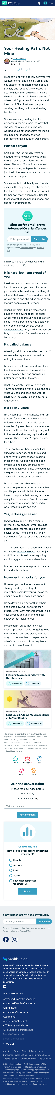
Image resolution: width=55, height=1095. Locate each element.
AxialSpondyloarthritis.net (18, 1029)
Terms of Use (25, 931)
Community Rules (29, 1058)
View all (10, 1044)
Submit (27, 891)
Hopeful (17, 860)
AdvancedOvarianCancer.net (19, 1003)
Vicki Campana (19, 58)
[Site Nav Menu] (51, 3)
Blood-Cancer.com (14, 1038)
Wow (20, 771)
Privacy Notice (26, 247)
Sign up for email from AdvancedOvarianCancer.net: (27, 228)
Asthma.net (9, 1016)
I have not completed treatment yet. (24, 882)
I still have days (26, 551)
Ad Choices (45, 1058)
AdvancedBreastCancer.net (19, 999)
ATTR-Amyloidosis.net (16, 1025)
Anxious (17, 865)
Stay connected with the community (26, 914)
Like (14, 760)
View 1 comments (26, 798)
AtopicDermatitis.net (15, 1021)
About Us (7, 1051)
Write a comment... (16, 806)
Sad (38, 760)
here (20, 751)
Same (32, 771)
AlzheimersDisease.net (16, 1012)
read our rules (28, 788)
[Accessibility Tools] (39, 3)
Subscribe (39, 239)
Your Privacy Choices (39, 1055)
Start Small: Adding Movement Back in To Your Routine (27, 716)
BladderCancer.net (14, 1034)
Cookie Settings (11, 1058)
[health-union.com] (15, 960)
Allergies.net (10, 1007)
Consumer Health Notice (15, 1055)
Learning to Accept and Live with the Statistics (25, 676)
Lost (15, 870)
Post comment (27, 814)
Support (27, 760)
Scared (17, 875)
